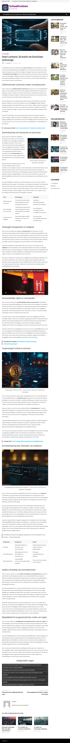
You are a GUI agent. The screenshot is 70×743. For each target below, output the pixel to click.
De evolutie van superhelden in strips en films (64, 169)
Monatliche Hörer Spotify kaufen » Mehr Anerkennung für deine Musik (64, 125)
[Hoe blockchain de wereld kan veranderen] (55, 157)
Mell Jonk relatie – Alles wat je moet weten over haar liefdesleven (63, 53)
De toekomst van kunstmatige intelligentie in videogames (24, 1)
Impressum (4, 740)
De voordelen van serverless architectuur (24, 728)
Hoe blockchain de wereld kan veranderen (64, 159)
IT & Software (5, 54)
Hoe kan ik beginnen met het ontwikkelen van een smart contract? (20, 677)
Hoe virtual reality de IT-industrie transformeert (30, 128)
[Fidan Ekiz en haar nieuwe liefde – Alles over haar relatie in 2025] (55, 37)
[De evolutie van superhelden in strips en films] (55, 167)
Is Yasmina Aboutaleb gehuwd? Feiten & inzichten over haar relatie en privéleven (64, 79)
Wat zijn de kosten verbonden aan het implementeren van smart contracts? (22, 665)
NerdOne (8, 63)
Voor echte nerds (55, 188)
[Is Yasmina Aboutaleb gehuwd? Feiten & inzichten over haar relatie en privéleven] (55, 75)
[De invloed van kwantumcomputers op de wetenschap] (55, 147)
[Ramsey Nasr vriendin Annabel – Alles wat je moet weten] (55, 23)
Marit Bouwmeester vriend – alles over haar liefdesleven (63, 66)
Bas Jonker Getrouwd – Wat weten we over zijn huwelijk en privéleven (64, 108)
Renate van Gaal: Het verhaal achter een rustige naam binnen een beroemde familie (63, 94)
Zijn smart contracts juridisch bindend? (13, 667)
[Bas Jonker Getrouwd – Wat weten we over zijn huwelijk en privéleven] (55, 105)
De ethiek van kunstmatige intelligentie (40, 728)
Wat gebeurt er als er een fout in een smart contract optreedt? (19, 670)
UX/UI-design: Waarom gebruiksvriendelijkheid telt (27, 441)
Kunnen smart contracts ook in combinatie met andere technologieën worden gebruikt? (23, 674)
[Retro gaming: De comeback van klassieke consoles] (55, 135)
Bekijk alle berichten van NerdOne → (20, 705)
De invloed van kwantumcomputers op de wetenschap (64, 149)
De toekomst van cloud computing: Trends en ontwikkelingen (19, 14)
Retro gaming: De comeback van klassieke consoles (63, 138)
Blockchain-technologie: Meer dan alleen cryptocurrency (8, 728)
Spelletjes (53, 186)
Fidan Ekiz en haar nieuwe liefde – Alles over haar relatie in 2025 (63, 40)
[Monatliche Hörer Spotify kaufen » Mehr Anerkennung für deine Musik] (55, 122)
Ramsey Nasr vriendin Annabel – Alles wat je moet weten (64, 26)
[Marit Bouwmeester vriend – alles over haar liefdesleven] (55, 63)
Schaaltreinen (18, 6)
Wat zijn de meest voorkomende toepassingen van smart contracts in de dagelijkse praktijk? (24, 681)
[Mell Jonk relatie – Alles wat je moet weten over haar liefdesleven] (55, 50)
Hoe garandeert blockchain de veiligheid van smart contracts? (19, 684)
